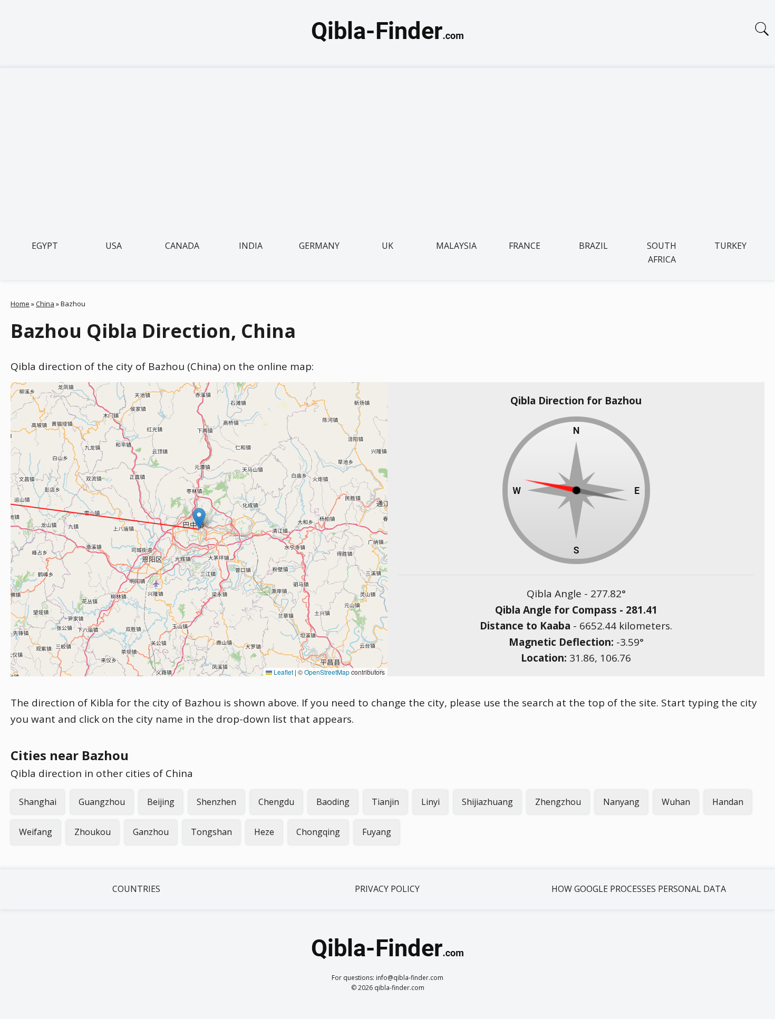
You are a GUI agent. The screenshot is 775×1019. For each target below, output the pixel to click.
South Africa (661, 252)
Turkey (730, 245)
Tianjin (385, 802)
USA (113, 245)
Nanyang (621, 802)
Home (20, 303)
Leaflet (282, 671)
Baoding (333, 802)
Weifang (35, 832)
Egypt (45, 245)
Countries (136, 889)
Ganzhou (151, 832)
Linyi (430, 802)
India (251, 245)
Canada (182, 245)
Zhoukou (92, 832)
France (524, 245)
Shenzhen (216, 802)
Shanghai (37, 802)
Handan (727, 802)
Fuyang (376, 832)
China (45, 303)
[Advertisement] (387, 147)
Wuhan (676, 802)
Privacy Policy (387, 889)
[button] (199, 518)
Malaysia (456, 245)
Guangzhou (102, 802)
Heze (264, 832)
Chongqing (318, 832)
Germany (319, 245)
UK (387, 245)
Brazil (593, 245)
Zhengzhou (558, 802)
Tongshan (211, 832)
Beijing (161, 802)
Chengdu (276, 802)
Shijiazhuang (487, 802)
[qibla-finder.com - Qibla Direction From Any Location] (387, 33)
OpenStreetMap (327, 671)
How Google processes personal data (638, 889)
